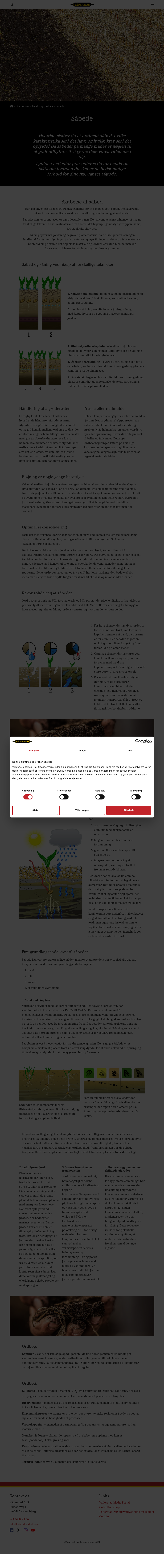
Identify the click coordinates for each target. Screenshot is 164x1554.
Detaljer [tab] (82, 750)
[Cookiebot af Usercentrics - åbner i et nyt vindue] (138, 741)
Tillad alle (129, 810)
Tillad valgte (82, 810)
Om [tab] (130, 750)
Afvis (35, 810)
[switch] (64, 799)
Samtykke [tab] (34, 750)
